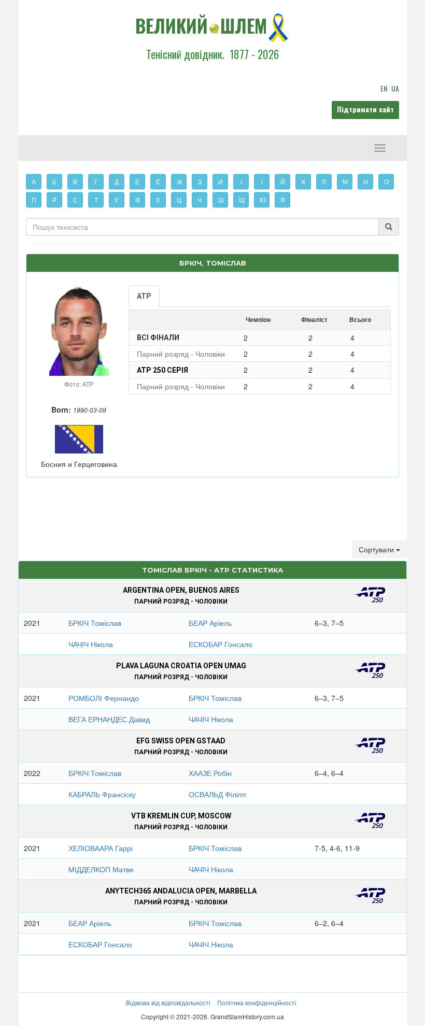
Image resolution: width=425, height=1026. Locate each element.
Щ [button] (242, 199)
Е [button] (137, 181)
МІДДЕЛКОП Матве (101, 869)
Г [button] (96, 181)
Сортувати (377, 549)
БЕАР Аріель (210, 623)
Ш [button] (221, 199)
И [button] (220, 181)
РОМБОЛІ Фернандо (103, 698)
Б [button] (54, 181)
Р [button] (54, 199)
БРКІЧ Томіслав (94, 623)
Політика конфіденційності (256, 1002)
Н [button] (365, 181)
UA (395, 88)
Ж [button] (179, 181)
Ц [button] (179, 199)
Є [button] (158, 181)
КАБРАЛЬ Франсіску (102, 794)
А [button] (34, 181)
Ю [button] (263, 199)
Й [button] (282, 181)
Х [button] (158, 199)
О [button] (386, 181)
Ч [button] (199, 199)
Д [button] (117, 181)
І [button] (241, 181)
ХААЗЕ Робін (210, 773)
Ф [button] (137, 199)
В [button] (75, 181)
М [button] (345, 181)
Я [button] (282, 199)
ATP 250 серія (162, 370)
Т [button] (96, 199)
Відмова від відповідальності (168, 1002)
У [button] (117, 199)
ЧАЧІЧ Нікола (90, 644)
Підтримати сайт (365, 109)
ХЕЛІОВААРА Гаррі (100, 848)
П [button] (34, 199)
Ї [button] (262, 181)
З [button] (200, 181)
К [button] (303, 181)
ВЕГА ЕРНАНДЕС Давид (109, 719)
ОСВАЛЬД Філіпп (217, 794)
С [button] (75, 199)
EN (383, 88)
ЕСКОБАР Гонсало (220, 644)
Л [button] (324, 181)
